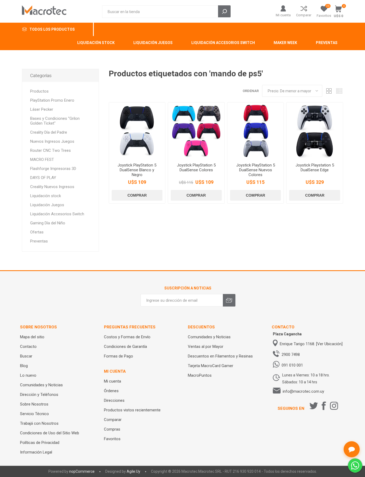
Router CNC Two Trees (50, 150)
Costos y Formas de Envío (127, 337)
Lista (339, 91)
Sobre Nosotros (34, 404)
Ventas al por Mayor (205, 346)
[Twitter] (313, 406)
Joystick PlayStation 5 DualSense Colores (196, 167)
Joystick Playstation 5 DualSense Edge (315, 167)
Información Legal (36, 452)
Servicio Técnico (34, 413)
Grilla (329, 91)
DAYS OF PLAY (43, 177)
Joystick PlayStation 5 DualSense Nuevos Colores (255, 170)
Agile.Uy (133, 471)
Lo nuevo (28, 375)
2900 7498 (291, 354)
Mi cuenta (283, 15)
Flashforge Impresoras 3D (53, 168)
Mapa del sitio (32, 337)
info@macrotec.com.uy (303, 391)
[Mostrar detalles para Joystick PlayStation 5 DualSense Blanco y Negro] (137, 130)
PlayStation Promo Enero (52, 100)
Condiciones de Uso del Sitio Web (49, 433)
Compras (112, 429)
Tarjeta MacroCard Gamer (210, 365)
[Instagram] (334, 406)
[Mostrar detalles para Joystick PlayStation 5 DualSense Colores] (196, 130)
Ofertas (37, 232)
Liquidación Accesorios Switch (57, 214)
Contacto (28, 346)
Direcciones (114, 400)
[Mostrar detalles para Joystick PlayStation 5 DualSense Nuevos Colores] (255, 130)
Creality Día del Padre (48, 132)
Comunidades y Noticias (41, 385)
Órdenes (111, 390)
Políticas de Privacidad (39, 442)
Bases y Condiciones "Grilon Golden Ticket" (55, 121)
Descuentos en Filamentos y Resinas (220, 356)
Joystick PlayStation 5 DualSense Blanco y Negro (137, 170)
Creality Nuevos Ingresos (52, 186)
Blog (24, 365)
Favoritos (112, 438)
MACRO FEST (42, 159)
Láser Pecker (41, 109)
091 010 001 (292, 365)
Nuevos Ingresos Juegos (52, 141)
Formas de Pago (118, 356)
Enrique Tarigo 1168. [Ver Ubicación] (311, 343)
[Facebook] (324, 406)
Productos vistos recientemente (132, 410)
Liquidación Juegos (47, 204)
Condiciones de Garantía (125, 346)
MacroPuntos (200, 375)
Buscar (26, 356)
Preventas (39, 241)
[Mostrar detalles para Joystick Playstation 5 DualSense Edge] (314, 130)
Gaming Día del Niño (47, 223)
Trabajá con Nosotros (39, 423)
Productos (39, 91)
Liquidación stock (45, 195)
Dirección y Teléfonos (39, 394)
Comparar (303, 15)
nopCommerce (82, 471)
